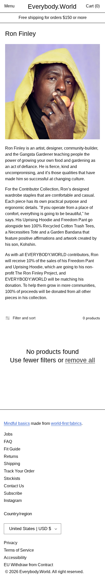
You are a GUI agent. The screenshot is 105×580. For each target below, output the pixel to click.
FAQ (8, 441)
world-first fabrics (66, 423)
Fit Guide (12, 449)
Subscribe (13, 493)
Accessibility (15, 557)
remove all (80, 360)
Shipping (12, 463)
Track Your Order (19, 471)
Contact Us (14, 486)
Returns (11, 456)
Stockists (12, 478)
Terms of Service (19, 550)
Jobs (8, 434)
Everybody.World (52, 6)
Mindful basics (17, 423)
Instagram (13, 500)
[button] (9, 6)
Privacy (10, 543)
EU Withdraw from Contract (28, 565)
